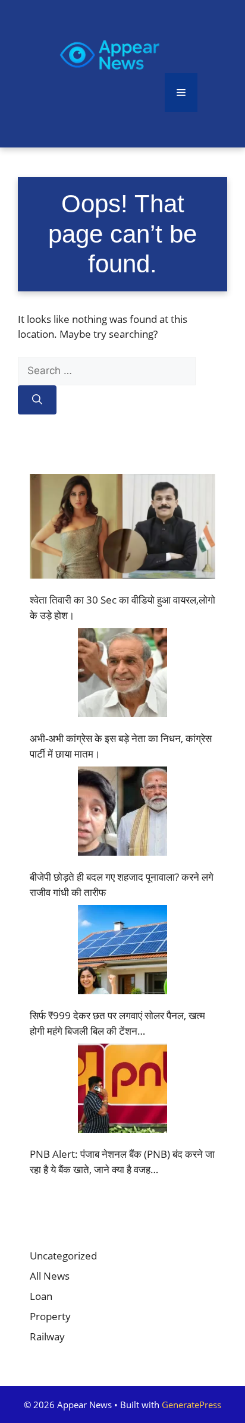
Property (50, 1316)
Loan (41, 1296)
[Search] (37, 400)
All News (50, 1276)
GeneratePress (191, 1405)
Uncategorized (63, 1255)
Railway (47, 1336)
